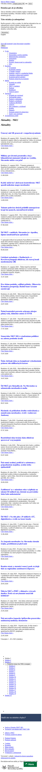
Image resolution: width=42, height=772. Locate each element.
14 (12, 684)
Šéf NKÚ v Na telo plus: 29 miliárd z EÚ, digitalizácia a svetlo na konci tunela (18, 518)
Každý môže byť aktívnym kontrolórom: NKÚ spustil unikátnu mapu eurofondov (20, 184)
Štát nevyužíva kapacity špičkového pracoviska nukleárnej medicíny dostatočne (20, 619)
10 (12, 677)
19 (12, 693)
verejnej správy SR (18, 4)
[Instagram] (24, 40)
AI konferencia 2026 (11, 116)
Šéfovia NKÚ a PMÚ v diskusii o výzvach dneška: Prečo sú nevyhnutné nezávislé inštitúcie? (18, 593)
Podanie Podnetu (10, 738)
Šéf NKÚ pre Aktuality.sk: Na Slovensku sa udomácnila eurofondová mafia (19, 387)
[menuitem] (13, 53)
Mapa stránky (9, 747)
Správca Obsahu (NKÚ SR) (14, 727)
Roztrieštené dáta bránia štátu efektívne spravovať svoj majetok (17, 439)
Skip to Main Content (8, 2)
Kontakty (8, 745)
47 (8, 695)
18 (12, 692)
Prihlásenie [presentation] (4, 48)
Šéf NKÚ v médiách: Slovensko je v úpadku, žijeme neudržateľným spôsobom (19, 233)
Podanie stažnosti (10, 740)
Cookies (7, 743)
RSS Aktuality (9, 749)
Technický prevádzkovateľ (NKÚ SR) (17, 729)
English (3, 34)
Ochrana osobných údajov (13, 734)
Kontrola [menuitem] (8, 66)
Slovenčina (5, 32)
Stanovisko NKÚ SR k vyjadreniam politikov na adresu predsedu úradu (20, 337)
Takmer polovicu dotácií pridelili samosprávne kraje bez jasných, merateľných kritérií (20, 209)
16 (12, 688)
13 (12, 682)
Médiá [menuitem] (7, 81)
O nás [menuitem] (7, 51)
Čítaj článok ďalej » (7, 146)
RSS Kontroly (9, 751)
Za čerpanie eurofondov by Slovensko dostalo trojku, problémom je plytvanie (20, 542)
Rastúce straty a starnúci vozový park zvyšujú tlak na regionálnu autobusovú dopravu (20, 567)
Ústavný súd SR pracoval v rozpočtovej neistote (21, 133)
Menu (3, 45)
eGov (30, 4)
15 (12, 686)
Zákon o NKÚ (9, 733)
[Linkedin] (19, 40)
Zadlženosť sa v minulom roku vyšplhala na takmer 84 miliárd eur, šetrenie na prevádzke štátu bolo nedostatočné (19, 491)
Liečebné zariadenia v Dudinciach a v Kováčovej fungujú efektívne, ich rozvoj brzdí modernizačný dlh (20, 259)
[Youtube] (14, 40)
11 (12, 679)
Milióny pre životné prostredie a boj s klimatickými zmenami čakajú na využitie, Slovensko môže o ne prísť (18, 158)
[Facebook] (8, 40)
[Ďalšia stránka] (20, 711)
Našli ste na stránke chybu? (13, 718)
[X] (3, 40)
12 (12, 681)
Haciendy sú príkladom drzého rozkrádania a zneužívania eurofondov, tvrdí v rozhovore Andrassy (20, 413)
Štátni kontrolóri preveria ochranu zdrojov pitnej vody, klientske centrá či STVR (19, 312)
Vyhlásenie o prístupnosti (13, 752)
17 (12, 690)
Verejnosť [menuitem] (8, 93)
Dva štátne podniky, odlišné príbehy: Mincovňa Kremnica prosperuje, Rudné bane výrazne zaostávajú (21, 286)
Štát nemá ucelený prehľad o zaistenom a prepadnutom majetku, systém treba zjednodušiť (18, 464)
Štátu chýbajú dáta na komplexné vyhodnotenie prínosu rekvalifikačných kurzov (21, 362)
